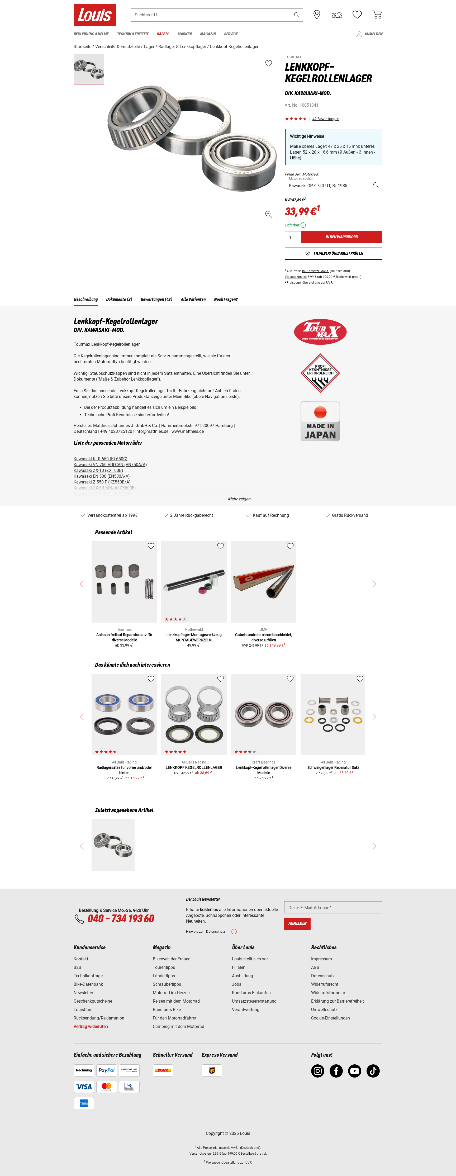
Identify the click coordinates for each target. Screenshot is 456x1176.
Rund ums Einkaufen (251, 992)
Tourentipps (164, 967)
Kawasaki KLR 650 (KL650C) (100, 458)
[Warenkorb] (377, 15)
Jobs (236, 984)
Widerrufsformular (328, 992)
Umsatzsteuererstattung (254, 1001)
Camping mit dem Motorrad (178, 1026)
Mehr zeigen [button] (239, 498)
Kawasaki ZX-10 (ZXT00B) (98, 470)
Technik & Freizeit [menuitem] (132, 34)
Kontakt (81, 958)
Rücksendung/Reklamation (99, 1018)
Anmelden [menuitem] (373, 34)
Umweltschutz (324, 1009)
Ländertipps (164, 975)
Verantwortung (245, 1009)
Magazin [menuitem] (208, 34)
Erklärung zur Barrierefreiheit (337, 1001)
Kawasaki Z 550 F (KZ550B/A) (102, 482)
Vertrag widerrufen (91, 1026)
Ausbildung (242, 975)
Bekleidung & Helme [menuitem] (91, 34)
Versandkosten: (296, 277)
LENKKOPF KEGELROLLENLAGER (194, 767)
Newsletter (83, 992)
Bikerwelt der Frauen (172, 958)
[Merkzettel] (357, 15)
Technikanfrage (88, 975)
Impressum (321, 958)
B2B (77, 967)
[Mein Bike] (337, 15)
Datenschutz (323, 975)
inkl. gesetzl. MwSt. (315, 271)
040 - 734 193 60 (120, 919)
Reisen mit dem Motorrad (176, 1001)
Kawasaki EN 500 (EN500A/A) (102, 476)
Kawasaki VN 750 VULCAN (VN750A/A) (110, 464)
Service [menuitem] (231, 34)
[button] (297, 15)
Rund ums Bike (167, 1009)
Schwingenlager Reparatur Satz (333, 767)
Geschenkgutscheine (93, 1001)
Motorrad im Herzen (171, 992)
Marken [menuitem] (185, 34)
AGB (315, 967)
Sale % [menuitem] (163, 34)
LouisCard (83, 1009)
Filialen (238, 967)
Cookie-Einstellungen (330, 1018)
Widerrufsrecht (324, 984)
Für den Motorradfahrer (174, 1018)
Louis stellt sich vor (250, 958)
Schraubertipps (167, 984)
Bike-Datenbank (88, 984)
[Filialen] (317, 15)
